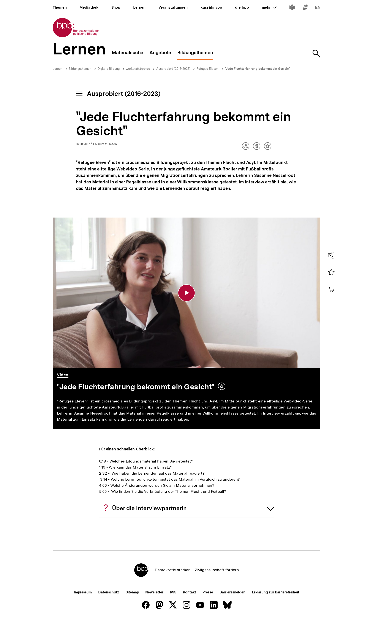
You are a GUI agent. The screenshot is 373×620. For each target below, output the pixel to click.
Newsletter (154, 592)
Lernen (57, 68)
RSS (173, 592)
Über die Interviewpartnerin (149, 508)
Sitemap (132, 592)
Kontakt (189, 592)
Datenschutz (108, 592)
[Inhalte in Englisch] (317, 8)
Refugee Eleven (207, 68)
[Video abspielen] (186, 293)
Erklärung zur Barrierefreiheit (275, 592)
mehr (269, 7)
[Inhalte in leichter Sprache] (292, 8)
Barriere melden (232, 592)
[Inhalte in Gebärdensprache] (305, 8)
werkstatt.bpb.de (138, 68)
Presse (207, 592)
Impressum (83, 592)
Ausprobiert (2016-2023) (173, 68)
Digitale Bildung (109, 68)
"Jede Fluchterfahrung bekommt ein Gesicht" (258, 68)
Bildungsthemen (80, 68)
